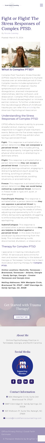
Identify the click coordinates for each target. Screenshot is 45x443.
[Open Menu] (41, 5)
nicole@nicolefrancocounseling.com (24, 418)
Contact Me (22, 317)
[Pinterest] (31, 381)
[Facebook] (13, 381)
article (30, 108)
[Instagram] (19, 381)
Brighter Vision (34, 439)
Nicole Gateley (11, 33)
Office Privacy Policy (12, 431)
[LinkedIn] (25, 381)
